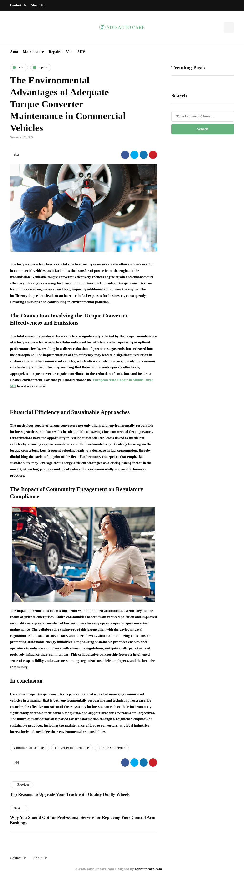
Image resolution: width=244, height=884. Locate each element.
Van (69, 52)
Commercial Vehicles (29, 748)
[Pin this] (153, 155)
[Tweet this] (134, 155)
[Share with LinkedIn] (144, 155)
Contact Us (18, 5)
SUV (81, 52)
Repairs (55, 52)
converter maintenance (72, 748)
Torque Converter (112, 748)
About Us (37, 5)
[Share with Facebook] (125, 155)
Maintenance (33, 52)
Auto (14, 52)
